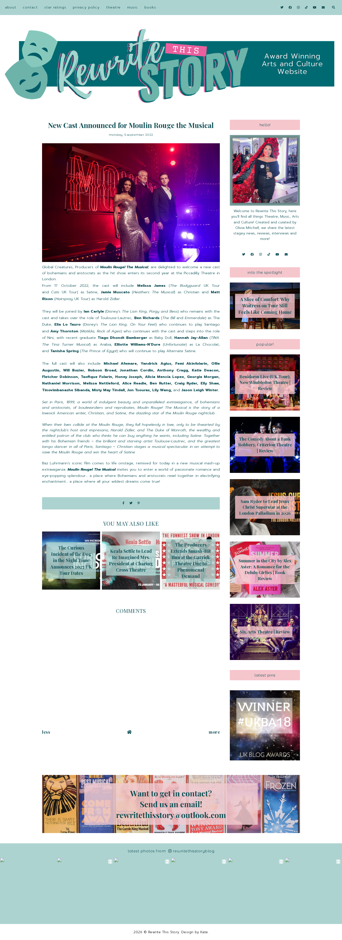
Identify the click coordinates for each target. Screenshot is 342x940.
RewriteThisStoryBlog (193, 851)
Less (46, 732)
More (214, 732)
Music (132, 7)
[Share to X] (130, 503)
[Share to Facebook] (123, 503)
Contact (30, 7)
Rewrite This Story (163, 932)
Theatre (113, 7)
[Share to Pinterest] (138, 503)
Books (150, 7)
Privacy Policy (86, 7)
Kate (204, 932)
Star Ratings (55, 7)
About (10, 7)
